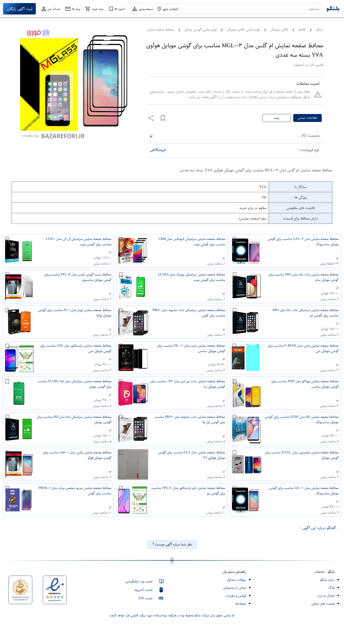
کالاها (302, 29)
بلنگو (319, 29)
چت (276, 118)
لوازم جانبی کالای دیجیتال (243, 29)
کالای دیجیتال (279, 29)
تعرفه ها (240, 603)
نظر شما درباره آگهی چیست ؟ (172, 544)
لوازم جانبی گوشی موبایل (200, 29)
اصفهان (298, 64)
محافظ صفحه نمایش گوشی (156, 29)
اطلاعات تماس (307, 118)
